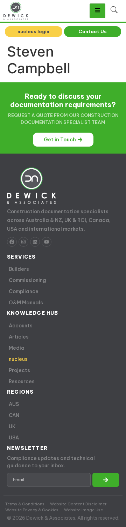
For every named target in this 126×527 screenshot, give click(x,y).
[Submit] (105, 480)
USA (14, 438)
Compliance (23, 291)
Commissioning (27, 280)
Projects (19, 370)
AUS (14, 404)
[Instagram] (23, 242)
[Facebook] (12, 242)
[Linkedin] (35, 242)
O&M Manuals (26, 302)
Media (16, 348)
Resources (22, 381)
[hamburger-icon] (97, 10)
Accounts (21, 325)
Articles (19, 337)
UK (12, 426)
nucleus (18, 359)
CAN (14, 415)
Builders (19, 269)
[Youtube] (46, 242)
